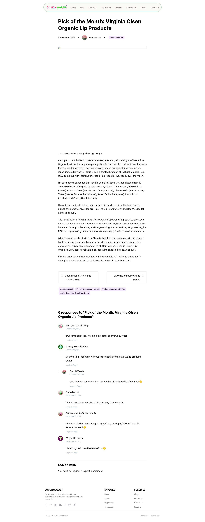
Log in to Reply (71, 340)
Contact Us (108, 507)
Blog (136, 494)
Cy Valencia (72, 392)
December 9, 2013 (73, 329)
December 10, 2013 (73, 395)
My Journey (108, 503)
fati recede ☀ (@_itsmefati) (81, 413)
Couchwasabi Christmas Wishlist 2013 (78, 277)
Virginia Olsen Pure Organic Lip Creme (74, 293)
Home (106, 494)
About (106, 498)
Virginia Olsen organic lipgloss (88, 289)
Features (137, 507)
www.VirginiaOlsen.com (117, 260)
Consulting (138, 498)
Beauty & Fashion (116, 37)
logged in (77, 471)
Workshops (138, 503)
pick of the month (66, 289)
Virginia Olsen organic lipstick (113, 289)
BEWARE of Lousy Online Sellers (127, 277)
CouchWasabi (77, 371)
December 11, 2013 (73, 441)
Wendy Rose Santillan (77, 346)
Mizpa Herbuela (74, 438)
